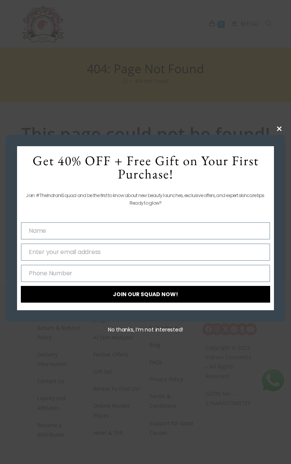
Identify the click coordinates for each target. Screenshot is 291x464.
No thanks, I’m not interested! (145, 329)
